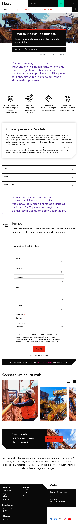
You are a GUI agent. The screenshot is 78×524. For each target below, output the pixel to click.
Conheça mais (54, 439)
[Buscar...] (68, 3)
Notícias (6, 499)
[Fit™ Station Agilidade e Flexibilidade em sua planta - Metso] (11, 3)
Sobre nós (7, 491)
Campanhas (13, 10)
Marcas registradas (56, 504)
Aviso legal (53, 499)
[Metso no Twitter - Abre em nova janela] (60, 519)
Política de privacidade (44, 362)
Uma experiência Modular (27, 49)
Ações (6, 519)
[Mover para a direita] (74, 381)
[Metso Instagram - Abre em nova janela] (65, 519)
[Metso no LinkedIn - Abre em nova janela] (51, 519)
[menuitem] (61, 3)
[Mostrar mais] (75, 9)
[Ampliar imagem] (36, 420)
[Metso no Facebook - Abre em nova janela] (55, 519)
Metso (4, 10)
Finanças (7, 516)
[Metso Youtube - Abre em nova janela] (69, 519)
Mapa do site (54, 497)
